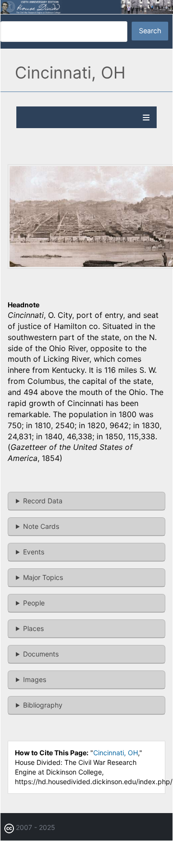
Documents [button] (41, 654)
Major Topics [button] (43, 577)
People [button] (34, 603)
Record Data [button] (42, 501)
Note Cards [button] (41, 526)
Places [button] (33, 628)
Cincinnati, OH (115, 753)
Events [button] (33, 552)
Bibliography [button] (42, 705)
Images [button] (34, 679)
